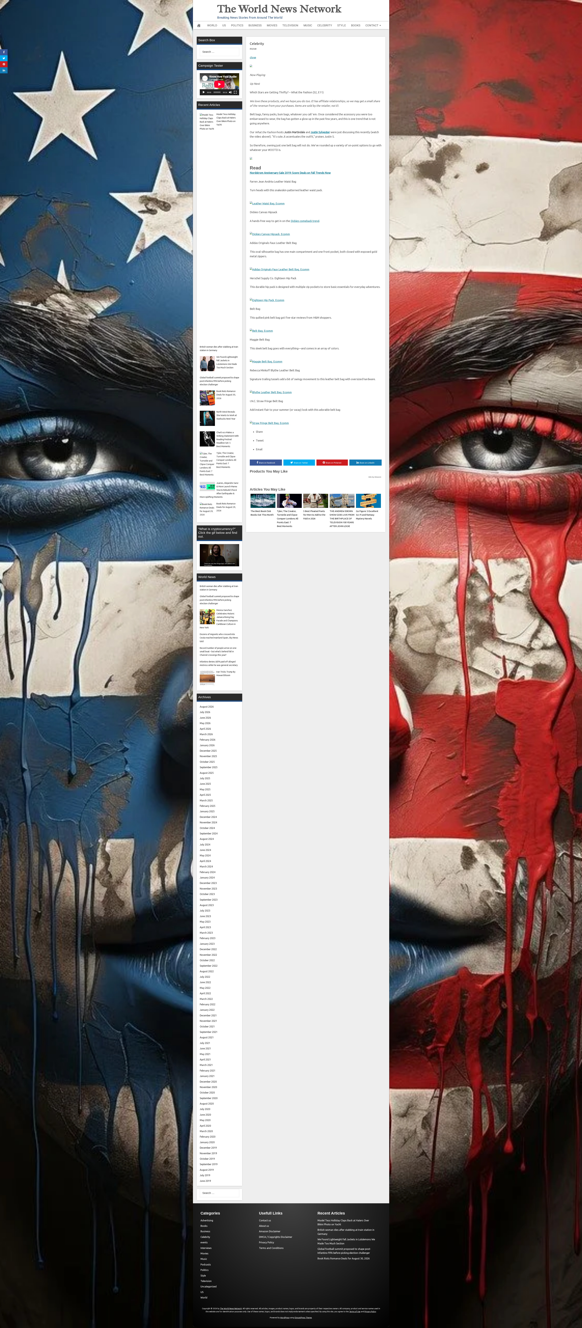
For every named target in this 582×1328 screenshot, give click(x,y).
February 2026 (207, 739)
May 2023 (205, 921)
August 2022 (207, 971)
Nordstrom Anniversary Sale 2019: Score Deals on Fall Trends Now (290, 172)
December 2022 (208, 949)
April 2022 (205, 993)
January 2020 (207, 1142)
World (212, 25)
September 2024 (208, 833)
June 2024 (205, 850)
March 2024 (206, 866)
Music (307, 25)
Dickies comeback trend (305, 220)
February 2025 (207, 806)
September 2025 (208, 767)
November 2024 (208, 822)
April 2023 (205, 927)
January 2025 (207, 811)
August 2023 (207, 905)
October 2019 (207, 1158)
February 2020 (207, 1136)
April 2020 (205, 1125)
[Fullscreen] (235, 92)
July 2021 (205, 1043)
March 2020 (206, 1131)
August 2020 (207, 1103)
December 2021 (208, 1015)
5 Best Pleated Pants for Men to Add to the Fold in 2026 (314, 515)
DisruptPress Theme (303, 1318)
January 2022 (207, 1009)
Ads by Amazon (374, 477)
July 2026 (205, 712)
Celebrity (324, 25)
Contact (371, 25)
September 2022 (208, 965)
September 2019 (208, 1164)
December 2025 (208, 750)
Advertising (207, 1220)
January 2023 (207, 943)
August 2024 (207, 839)
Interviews (206, 1248)
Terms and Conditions (271, 1248)
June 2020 (205, 1114)
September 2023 (208, 899)
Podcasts (206, 1264)
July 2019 (205, 1175)
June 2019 (205, 1181)
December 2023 (208, 883)
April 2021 (205, 1059)
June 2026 (205, 717)
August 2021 (207, 1037)
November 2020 (208, 1087)
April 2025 (205, 794)
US (224, 25)
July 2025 (205, 778)
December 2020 (208, 1081)
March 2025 (206, 800)
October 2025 (207, 761)
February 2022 (207, 1004)
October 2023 (207, 894)
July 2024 (205, 844)
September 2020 (208, 1098)
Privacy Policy (266, 1242)
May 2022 (205, 987)
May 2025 (205, 789)
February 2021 (207, 1070)
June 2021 (205, 1048)
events (204, 1242)
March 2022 (206, 999)
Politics (237, 25)
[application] (219, 84)
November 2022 (208, 954)
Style (341, 25)
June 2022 (205, 982)
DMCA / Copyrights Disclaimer (275, 1237)
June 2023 (205, 916)
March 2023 (206, 932)
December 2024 (208, 817)
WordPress (284, 1318)
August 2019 (207, 1169)
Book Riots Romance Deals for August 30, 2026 (344, 1258)
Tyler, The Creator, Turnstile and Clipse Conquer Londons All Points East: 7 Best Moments (287, 518)
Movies (272, 25)
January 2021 (207, 1076)
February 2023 (207, 938)
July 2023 (205, 910)
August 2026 (207, 706)
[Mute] (230, 92)
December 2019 (208, 1147)
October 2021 (207, 1026)
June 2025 (205, 783)
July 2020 (205, 1109)
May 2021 (205, 1054)
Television (290, 25)
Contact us (265, 1220)
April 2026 (205, 728)
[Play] (203, 92)
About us (264, 1226)
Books (355, 25)
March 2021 (206, 1065)
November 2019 (208, 1153)
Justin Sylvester (320, 132)
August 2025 (207, 772)
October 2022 (207, 960)
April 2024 (205, 861)
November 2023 (208, 888)
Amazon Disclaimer (269, 1231)
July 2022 (205, 976)
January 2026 (207, 745)
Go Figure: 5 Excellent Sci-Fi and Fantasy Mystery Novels (367, 515)
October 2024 (207, 828)
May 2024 (205, 855)
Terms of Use (354, 1312)
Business (255, 25)
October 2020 (207, 1092)
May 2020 (205, 1120)
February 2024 (207, 872)
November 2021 (208, 1021)
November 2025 (208, 756)
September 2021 (208, 1032)
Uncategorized (209, 1286)
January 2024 (207, 877)
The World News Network (279, 9)
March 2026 (206, 734)
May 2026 (205, 723)
